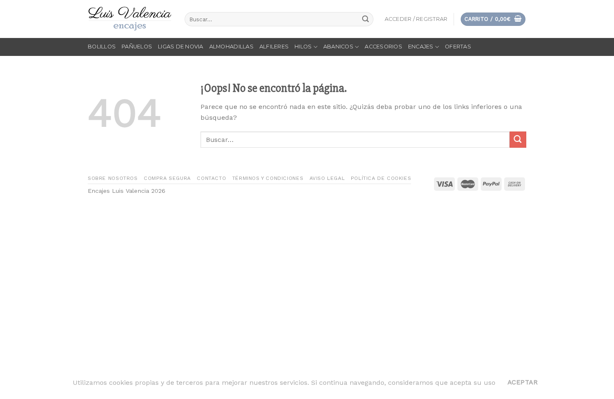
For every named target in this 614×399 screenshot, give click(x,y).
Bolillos (102, 46)
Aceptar (522, 382)
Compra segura (167, 178)
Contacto (211, 178)
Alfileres (274, 46)
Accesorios (383, 46)
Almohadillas (231, 46)
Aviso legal (327, 178)
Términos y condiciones (267, 178)
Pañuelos (137, 46)
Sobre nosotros (113, 178)
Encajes (421, 46)
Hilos (303, 46)
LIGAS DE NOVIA (180, 46)
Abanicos (338, 46)
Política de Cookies (381, 178)
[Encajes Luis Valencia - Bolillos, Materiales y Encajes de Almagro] (130, 19)
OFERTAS (458, 46)
